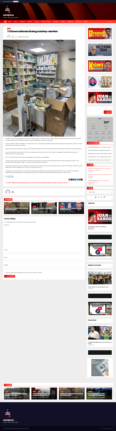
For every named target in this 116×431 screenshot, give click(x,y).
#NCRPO (22, 37)
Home (102, 428)
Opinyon (37, 21)
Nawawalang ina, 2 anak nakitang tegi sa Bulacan (99, 156)
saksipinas (8, 15)
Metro (15, 21)
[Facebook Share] (6, 176)
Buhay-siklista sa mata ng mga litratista (98, 287)
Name (6, 250)
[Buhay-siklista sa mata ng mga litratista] (100, 278)
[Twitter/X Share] (9, 176)
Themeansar (26, 428)
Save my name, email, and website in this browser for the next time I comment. (24, 272)
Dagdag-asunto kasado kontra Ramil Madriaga (71, 209)
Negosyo (30, 21)
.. (13, 35)
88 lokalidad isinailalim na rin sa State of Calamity (99, 147)
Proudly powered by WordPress (9, 428)
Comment (6, 224)
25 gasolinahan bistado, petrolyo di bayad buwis (99, 160)
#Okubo (27, 37)
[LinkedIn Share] (12, 176)
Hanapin (108, 112)
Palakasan (78, 21)
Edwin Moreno (19, 397)
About (112, 428)
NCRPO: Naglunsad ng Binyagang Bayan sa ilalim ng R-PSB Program (25, 182)
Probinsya (22, 21)
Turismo (63, 21)
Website (6, 265)
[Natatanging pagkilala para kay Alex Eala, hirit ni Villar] (100, 333)
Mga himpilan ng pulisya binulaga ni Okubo (55, 182)
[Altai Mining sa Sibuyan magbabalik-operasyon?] (100, 217)
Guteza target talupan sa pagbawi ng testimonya (99, 150)
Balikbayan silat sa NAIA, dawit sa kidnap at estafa (16, 209)
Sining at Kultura (45, 21)
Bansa (9, 21)
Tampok (86, 21)
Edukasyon (70, 21)
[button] (109, 21)
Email (5, 257)
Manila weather (99, 140)
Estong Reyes (46, 397)
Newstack (21, 428)
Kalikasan (55, 21)
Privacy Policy (107, 428)
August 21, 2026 (10, 397)
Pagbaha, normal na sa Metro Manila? (43, 209)
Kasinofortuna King (92, 168)
